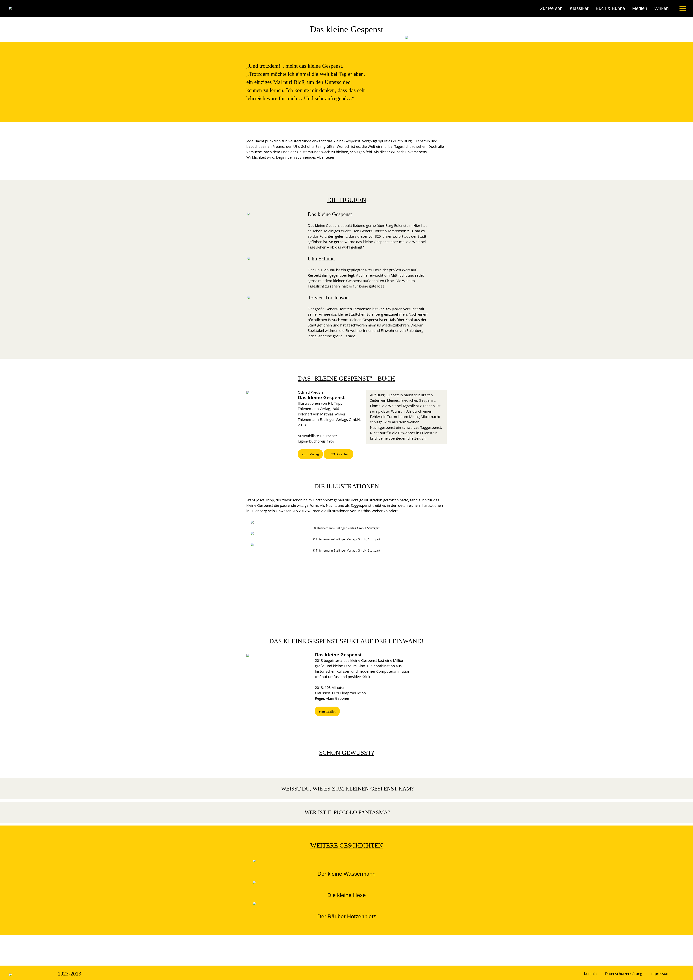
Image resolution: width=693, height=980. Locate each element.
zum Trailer (327, 711)
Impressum (660, 973)
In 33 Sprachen (338, 454)
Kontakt (590, 973)
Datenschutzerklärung (623, 973)
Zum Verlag (310, 454)
